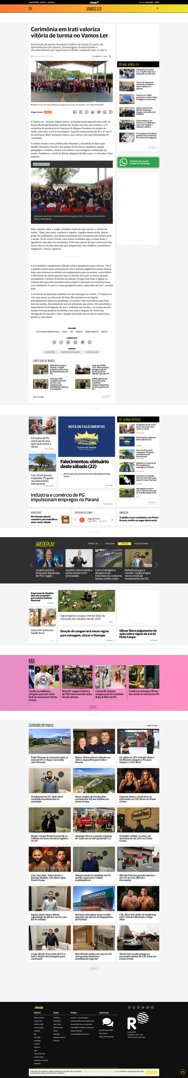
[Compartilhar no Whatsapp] (104, 112)
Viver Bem (37, 1037)
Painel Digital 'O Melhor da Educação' (82, 1027)
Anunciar (146, 2)
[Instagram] (134, 1007)
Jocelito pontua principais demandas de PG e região (48, 573)
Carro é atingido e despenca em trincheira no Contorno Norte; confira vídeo (108, 574)
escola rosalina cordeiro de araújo (47, 332)
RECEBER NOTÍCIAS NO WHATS (70, 352)
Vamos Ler (37, 1047)
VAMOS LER (94, 8)
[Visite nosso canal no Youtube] (138, 1007)
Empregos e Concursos (41, 1060)
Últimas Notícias (39, 1018)
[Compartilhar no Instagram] (87, 112)
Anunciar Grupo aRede (106, 1030)
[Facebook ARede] (129, 1007)
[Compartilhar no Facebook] (81, 112)
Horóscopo (37, 1041)
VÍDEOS (124, 544)
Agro (35, 1050)
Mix (35, 1034)
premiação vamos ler (91, 332)
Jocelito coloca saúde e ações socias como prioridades (78, 573)
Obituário (56, 1041)
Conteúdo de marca (59, 1037)
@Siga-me (47, 112)
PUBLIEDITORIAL (141, 544)
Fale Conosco (103, 1033)
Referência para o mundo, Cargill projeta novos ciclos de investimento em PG (138, 574)
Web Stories (57, 1024)
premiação (79, 332)
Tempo (55, 1031)
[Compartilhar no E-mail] (110, 112)
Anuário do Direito (76, 1031)
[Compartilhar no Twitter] (93, 112)
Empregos (56, 1034)
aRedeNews (57, 1021)
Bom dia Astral (57, 1027)
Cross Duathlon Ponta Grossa (80, 1034)
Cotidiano (37, 1031)
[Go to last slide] (36, 196)
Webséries (37, 1063)
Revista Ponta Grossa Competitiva (81, 1024)
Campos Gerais (39, 1027)
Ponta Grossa (38, 1021)
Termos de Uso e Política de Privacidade (98, 1071)
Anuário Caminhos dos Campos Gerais (82, 1021)
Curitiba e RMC (38, 1024)
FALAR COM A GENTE (92, 352)
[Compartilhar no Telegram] (99, 112)
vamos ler (104, 332)
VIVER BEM (110, 544)
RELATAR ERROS (50, 352)
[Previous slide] (75, 520)
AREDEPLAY (45, 543)
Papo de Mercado (39, 1054)
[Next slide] (107, 196)
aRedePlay (56, 1018)
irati (71, 332)
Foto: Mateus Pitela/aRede (94, 105)
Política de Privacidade (106, 1037)
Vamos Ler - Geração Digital (79, 1018)
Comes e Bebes (39, 1057)
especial (64, 332)
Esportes (37, 1044)
